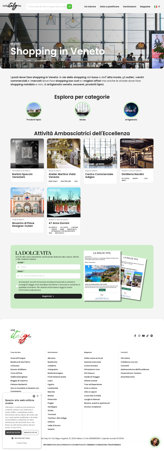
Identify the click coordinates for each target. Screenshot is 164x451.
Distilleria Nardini (133, 174)
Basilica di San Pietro (20, 362)
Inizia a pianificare (109, 6)
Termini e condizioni (97, 444)
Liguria (51, 384)
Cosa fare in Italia (92, 395)
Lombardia (53, 388)
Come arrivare (91, 365)
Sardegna (52, 407)
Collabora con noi (129, 362)
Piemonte (52, 399)
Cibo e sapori (90, 392)
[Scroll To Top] (159, 448)
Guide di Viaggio (92, 377)
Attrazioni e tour (92, 369)
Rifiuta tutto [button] (30, 432)
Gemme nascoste (92, 362)
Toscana (52, 414)
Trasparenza (114, 444)
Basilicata (52, 362)
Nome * (21, 262)
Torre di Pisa (16, 373)
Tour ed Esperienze (93, 384)
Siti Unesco (89, 373)
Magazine (145, 6)
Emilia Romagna (55, 373)
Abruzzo (51, 358)
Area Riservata (128, 377)
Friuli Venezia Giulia (57, 377)
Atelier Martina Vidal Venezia (62, 175)
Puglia (51, 403)
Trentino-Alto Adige (57, 418)
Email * (21, 271)
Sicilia (50, 410)
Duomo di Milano (18, 369)
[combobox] (34, 396)
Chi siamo (125, 358)
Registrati (47, 296)
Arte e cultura (90, 388)
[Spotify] (151, 336)
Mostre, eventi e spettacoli (97, 403)
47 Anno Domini (59, 223)
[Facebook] (135, 336)
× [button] (37, 396)
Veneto (51, 429)
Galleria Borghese (19, 377)
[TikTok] (147, 336)
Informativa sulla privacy (30, 290)
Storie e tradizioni (92, 407)
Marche (51, 392)
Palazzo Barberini (19, 384)
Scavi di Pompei (18, 358)
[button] (21, 438)
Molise (51, 395)
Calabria (52, 365)
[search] (69, 6)
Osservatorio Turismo (131, 373)
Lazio (50, 380)
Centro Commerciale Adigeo (99, 175)
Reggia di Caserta (19, 380)
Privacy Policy (16, 427)
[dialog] (22, 420)
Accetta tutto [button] (13, 432)
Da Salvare (90, 6)
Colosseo (15, 365)
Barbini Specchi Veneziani (22, 175)
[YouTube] (143, 336)
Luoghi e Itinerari (92, 399)
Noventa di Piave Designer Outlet (23, 224)
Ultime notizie (90, 380)
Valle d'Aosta (54, 425)
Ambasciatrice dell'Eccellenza (135, 369)
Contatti (125, 365)
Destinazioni (129, 6)
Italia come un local (93, 358)
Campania (53, 369)
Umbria (51, 422)
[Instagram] (139, 336)
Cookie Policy (78, 444)
